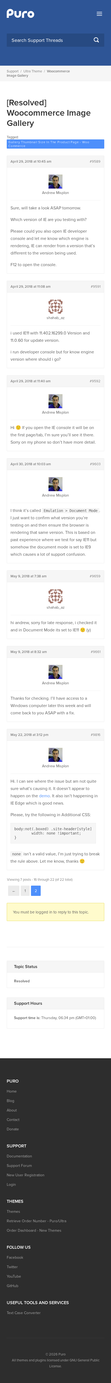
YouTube (14, 1276)
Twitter (12, 1267)
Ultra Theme (32, 71)
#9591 (95, 286)
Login (11, 1184)
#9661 (95, 652)
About (12, 1110)
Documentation (19, 1156)
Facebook (15, 1257)
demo (44, 796)
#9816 (95, 735)
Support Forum (19, 1165)
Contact (13, 1119)
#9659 (95, 576)
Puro (61, 1354)
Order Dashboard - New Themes (34, 1230)
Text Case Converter (24, 1313)
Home (12, 1091)
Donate (13, 1129)
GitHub (12, 1286)
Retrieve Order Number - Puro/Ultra (36, 1221)
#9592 (95, 381)
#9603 (95, 464)
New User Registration (25, 1175)
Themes (13, 1211)
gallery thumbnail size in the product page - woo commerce (48, 144)
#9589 (95, 161)
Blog (10, 1101)
